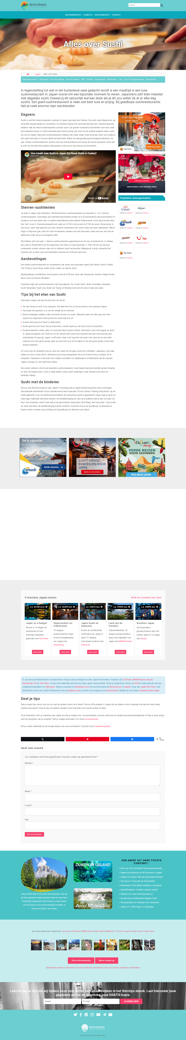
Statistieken (135, 968)
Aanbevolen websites (55, 968)
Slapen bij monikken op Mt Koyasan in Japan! (141, 872)
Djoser (144, 638)
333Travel (127, 679)
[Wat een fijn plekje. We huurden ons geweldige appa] (36, 945)
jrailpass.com (74, 690)
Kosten (90, 79)
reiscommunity (91, 719)
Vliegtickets (151, 79)
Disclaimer (98, 968)
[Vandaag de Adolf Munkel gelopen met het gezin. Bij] (74, 945)
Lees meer (37, 652)
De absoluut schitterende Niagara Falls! (139, 898)
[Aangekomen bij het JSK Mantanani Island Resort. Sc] (61, 945)
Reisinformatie (29, 79)
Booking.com (116, 687)
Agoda (128, 687)
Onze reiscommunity (81, 960)
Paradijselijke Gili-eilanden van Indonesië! (140, 902)
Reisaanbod (100, 79)
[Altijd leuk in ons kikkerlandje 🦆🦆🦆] (124, 945)
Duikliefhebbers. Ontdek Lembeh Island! (139, 889)
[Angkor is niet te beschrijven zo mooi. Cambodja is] (137, 945)
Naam (28, 791)
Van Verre (43, 638)
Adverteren (70, 968)
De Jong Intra (126, 931)
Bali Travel (138, 931)
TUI (35, 683)
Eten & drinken (72, 79)
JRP (83, 79)
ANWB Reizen (125, 641)
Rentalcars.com (82, 687)
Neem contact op (107, 960)
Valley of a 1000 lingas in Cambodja (137, 907)
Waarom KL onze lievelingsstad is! (137, 894)
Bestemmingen (72, 15)
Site (26, 819)
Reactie (29, 763)
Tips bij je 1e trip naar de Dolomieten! (138, 881)
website (130, 213)
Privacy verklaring (120, 968)
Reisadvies (112, 79)
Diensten (89, 968)
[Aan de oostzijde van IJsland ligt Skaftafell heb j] (149, 945)
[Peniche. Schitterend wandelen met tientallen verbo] (49, 945)
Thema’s (87, 15)
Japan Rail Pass (148, 687)
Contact (116, 15)
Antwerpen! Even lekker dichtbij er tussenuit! (141, 885)
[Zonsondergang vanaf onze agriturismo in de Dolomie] (99, 945)
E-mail (28, 805)
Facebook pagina (102, 726)
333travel (85, 645)
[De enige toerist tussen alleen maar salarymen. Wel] (111, 945)
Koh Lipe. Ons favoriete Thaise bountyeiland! (141, 868)
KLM (136, 683)
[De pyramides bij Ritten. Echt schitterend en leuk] (86, 945)
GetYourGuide (112, 690)
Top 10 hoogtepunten (134, 79)
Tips (120, 79)
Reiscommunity (102, 15)
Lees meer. (52, 908)
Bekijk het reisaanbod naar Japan (146, 597)
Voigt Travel (149, 931)
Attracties (43, 79)
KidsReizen (110, 931)
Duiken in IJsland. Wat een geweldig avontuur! (142, 877)
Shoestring (59, 645)
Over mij (108, 968)
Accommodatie (57, 79)
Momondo (50, 687)
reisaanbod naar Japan (149, 690)
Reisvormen (96, 1035)
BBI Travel (99, 931)
